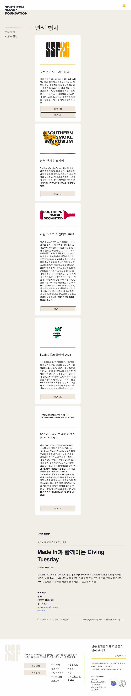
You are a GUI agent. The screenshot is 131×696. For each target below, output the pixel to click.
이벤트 (70, 668)
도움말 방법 (72, 664)
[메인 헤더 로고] (16, 10)
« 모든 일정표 (43, 534)
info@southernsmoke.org (111, 669)
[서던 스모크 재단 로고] (12, 653)
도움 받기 (35, 666)
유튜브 (100, 666)
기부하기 (36, 673)
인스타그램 (115, 663)
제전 (69, 672)
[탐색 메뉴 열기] (124, 5)
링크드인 (108, 666)
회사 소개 (55, 664)
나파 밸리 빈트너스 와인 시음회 (54, 619)
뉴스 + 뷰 (55, 668)
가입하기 (119, 656)
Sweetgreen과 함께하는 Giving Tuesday (102, 619)
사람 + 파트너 (57, 672)
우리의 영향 (56, 677)
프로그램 (55, 681)
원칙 (100, 687)
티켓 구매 (58, 109)
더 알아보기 (58, 115)
